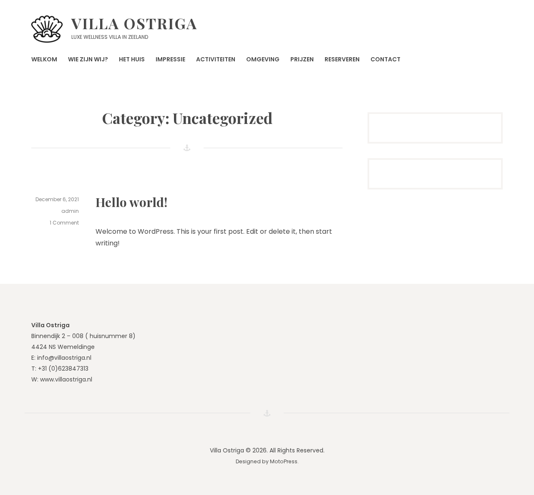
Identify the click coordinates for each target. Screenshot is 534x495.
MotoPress (283, 461)
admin (70, 211)
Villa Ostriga (134, 23)
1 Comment (64, 223)
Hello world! (131, 202)
